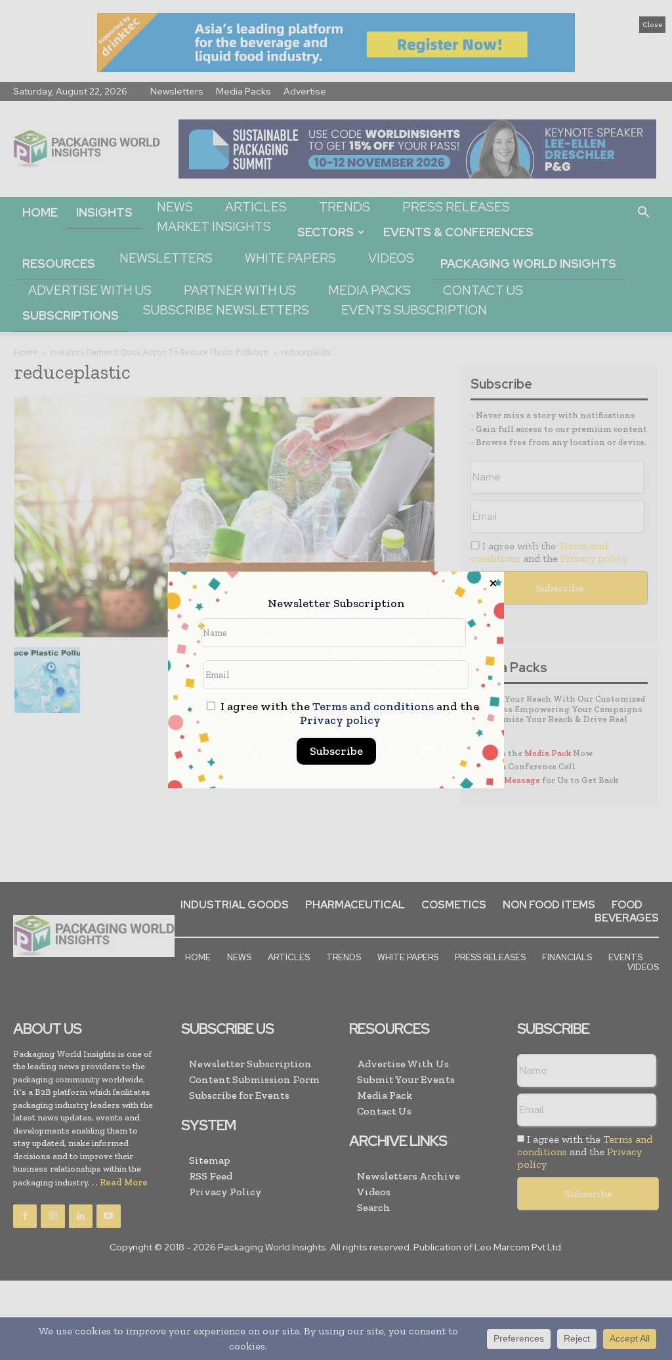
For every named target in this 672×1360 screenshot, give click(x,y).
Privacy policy (340, 720)
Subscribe (336, 751)
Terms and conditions (373, 706)
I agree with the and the (348, 713)
